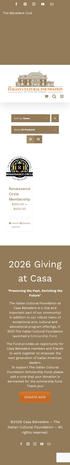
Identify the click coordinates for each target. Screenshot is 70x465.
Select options (15, 225)
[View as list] (38, 139)
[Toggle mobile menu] (62, 96)
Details (26, 223)
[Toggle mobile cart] (46, 96)
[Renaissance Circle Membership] (19, 168)
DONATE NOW (35, 397)
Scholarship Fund (43, 336)
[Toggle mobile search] (54, 96)
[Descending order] (55, 118)
